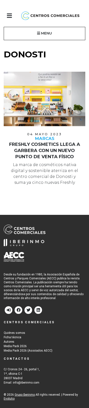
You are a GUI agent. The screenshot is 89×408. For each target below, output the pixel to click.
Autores (9, 341)
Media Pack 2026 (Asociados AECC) (28, 350)
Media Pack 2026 (15, 346)
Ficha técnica (12, 337)
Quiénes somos (14, 333)
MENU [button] (46, 33)
